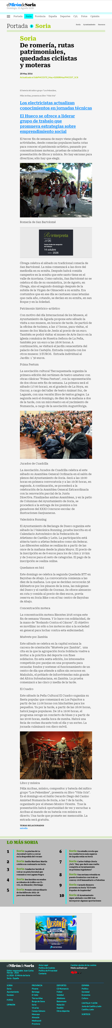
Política (85, 989)
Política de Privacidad (48, 970)
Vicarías (35, 1008)
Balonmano (61, 1001)
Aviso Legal (43, 965)
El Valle (35, 995)
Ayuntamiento (89, 25)
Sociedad (85, 992)
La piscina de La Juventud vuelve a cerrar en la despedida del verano (29, 854)
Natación (60, 1005)
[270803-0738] (56, 932)
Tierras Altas (37, 998)
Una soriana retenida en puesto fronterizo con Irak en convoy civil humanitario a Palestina (87, 877)
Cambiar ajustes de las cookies (83, 965)
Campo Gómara (38, 1011)
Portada (18, 16)
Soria (29, 16)
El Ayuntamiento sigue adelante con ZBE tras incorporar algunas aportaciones (85, 898)
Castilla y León (89, 1003)
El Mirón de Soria (31, 4)
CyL (75, 16)
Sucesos (101, 25)
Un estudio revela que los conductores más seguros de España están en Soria (83, 854)
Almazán (35, 1017)
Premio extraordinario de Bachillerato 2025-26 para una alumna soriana (32, 892)
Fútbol (59, 992)
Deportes (65, 16)
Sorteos (86, 1014)
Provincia (40, 16)
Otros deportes (63, 1011)
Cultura (85, 998)
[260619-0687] (56, 242)
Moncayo (36, 1014)
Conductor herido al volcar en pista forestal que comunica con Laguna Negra (30, 872)
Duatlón (60, 1008)
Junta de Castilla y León (91, 1006)
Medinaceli (36, 1021)
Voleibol (60, 995)
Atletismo (61, 998)
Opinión (94, 16)
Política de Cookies (47, 968)
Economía (86, 995)
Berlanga (35, 992)
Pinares (35, 989)
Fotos (84, 16)
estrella (24, 828)
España (53, 16)
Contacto (42, 973)
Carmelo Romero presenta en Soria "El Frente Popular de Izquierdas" (82, 887)
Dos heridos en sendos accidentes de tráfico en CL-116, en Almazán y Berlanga (31, 882)
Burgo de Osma (38, 1001)
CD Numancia (62, 989)
